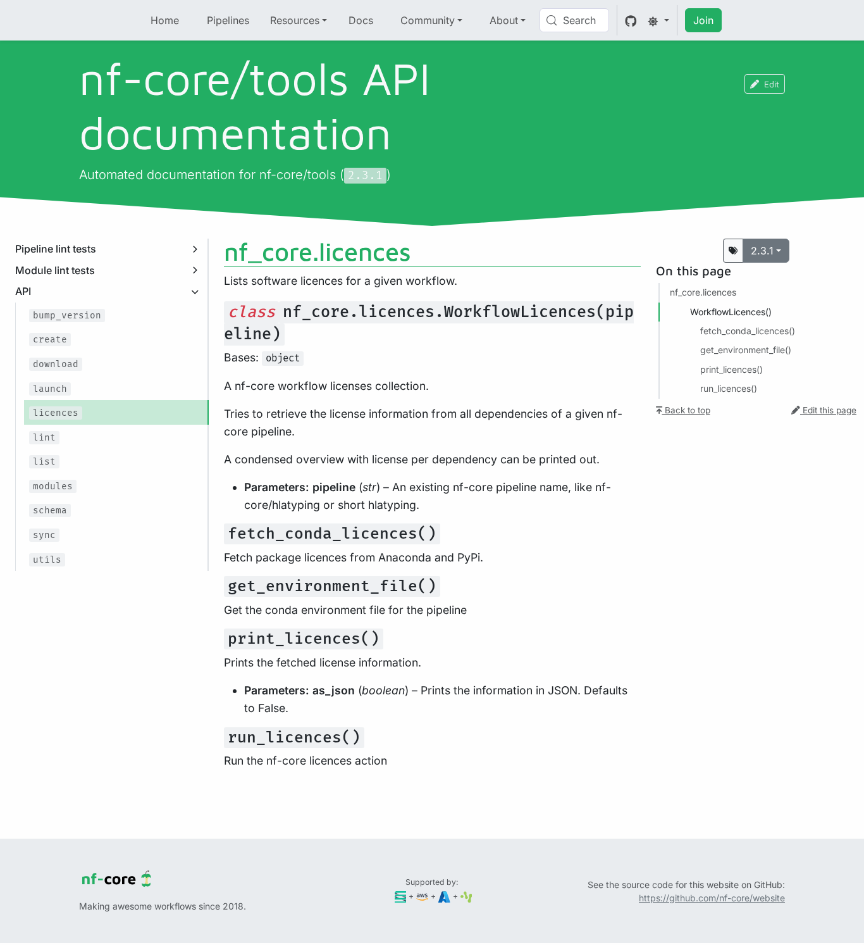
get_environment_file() (745, 349)
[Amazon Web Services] (422, 896)
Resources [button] (294, 20)
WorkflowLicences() (731, 311)
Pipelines (228, 20)
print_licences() (731, 369)
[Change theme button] (658, 20)
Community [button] (427, 20)
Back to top (686, 410)
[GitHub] (631, 20)
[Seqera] (401, 896)
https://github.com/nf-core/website (712, 897)
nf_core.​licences (703, 292)
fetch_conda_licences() (747, 330)
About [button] (504, 20)
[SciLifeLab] (466, 896)
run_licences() (728, 388)
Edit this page (828, 410)
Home (165, 20)
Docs (361, 20)
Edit (771, 83)
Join (703, 20)
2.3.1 (762, 250)
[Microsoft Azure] (444, 896)
